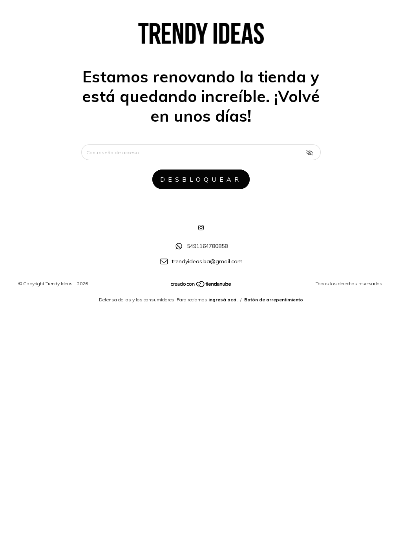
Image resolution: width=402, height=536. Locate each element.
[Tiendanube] (201, 286)
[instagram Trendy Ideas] (201, 228)
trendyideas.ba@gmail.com (207, 261)
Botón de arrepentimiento (273, 300)
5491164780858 (207, 246)
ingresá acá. (223, 300)
